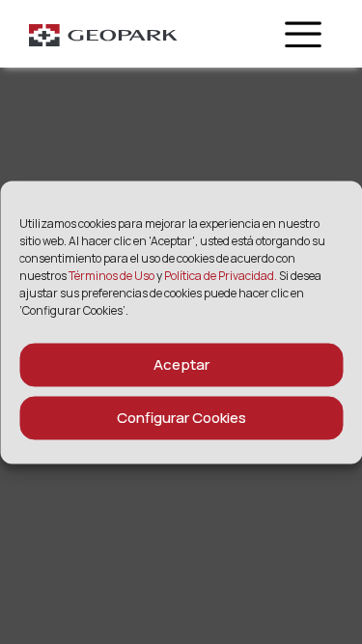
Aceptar (181, 364)
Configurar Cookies (181, 417)
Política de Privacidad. (220, 274)
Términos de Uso (112, 274)
